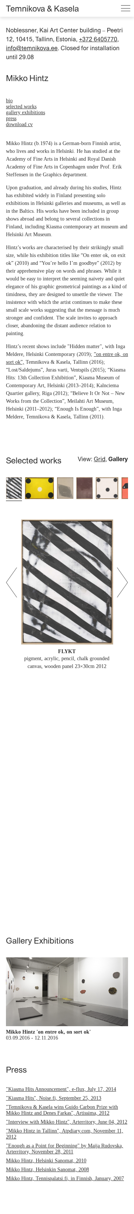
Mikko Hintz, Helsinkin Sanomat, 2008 (47, 1169)
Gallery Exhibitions (25, 112)
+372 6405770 (98, 39)
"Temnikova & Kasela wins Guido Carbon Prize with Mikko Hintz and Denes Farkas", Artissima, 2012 (62, 1110)
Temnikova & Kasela (42, 8)
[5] (107, 489)
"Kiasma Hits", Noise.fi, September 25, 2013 (53, 1098)
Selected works (21, 106)
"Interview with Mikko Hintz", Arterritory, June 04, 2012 (66, 1122)
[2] (39, 489)
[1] (14, 489)
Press (11, 118)
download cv (19, 124)
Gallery (118, 459)
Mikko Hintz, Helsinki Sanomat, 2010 (46, 1160)
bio (9, 100)
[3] (65, 489)
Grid (99, 459)
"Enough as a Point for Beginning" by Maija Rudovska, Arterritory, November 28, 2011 (64, 1148)
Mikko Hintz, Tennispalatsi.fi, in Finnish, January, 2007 (65, 1178)
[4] (84, 489)
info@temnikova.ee (32, 48)
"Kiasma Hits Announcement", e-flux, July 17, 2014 (61, 1089)
